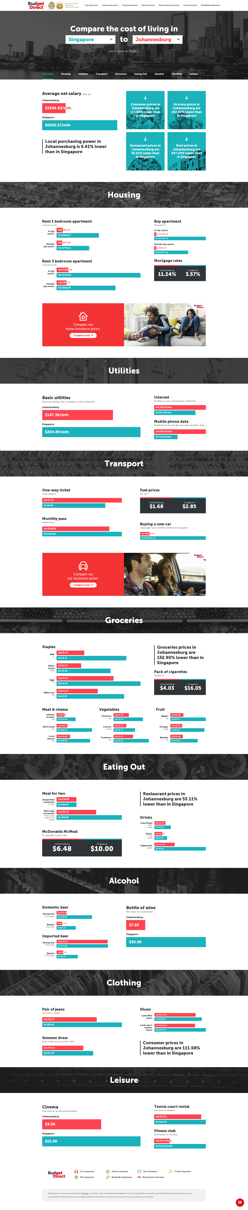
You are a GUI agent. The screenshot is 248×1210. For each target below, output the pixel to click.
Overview (47, 74)
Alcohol (159, 74)
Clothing (177, 74)
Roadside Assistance (210, 5)
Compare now (82, 335)
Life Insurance (190, 5)
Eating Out (140, 74)
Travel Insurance (130, 5)
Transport (101, 74)
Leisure (194, 74)
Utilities (83, 74)
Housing (66, 74)
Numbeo (85, 1193)
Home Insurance (110, 5)
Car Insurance (91, 5)
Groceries (121, 74)
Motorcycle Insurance (169, 5)
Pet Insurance (148, 5)
